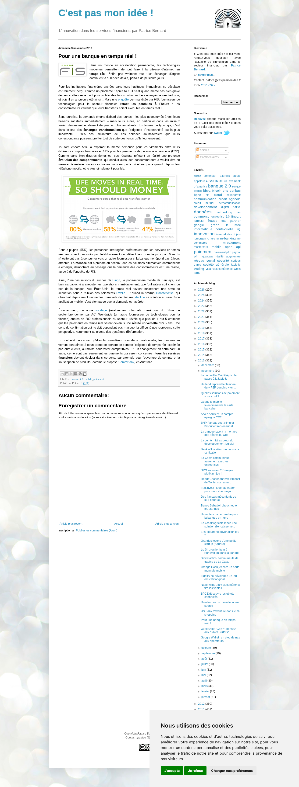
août (204, 658)
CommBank (126, 362)
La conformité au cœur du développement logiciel (217, 442)
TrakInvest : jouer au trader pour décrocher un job (218, 489)
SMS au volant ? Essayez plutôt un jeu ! (217, 472)
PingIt (116, 280)
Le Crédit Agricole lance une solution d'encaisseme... (219, 524)
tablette (236, 264)
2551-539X (208, 85)
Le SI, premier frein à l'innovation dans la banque (220, 551)
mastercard (201, 247)
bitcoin (216, 190)
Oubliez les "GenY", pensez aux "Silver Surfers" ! (218, 630)
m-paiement (232, 242)
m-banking (228, 238)
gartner (235, 220)
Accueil (119, 523)
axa (231, 181)
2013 (201, 360)
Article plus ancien (167, 523)
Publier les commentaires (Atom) (96, 530)
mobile (88, 379)
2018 (201, 333)
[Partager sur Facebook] (75, 373)
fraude (212, 220)
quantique (207, 256)
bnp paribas (232, 190)
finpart (236, 216)
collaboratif (234, 195)
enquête (123, 99)
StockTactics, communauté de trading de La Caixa (219, 560)
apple (237, 175)
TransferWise (165, 293)
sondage (101, 310)
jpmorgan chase (204, 238)
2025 (201, 295)
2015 (201, 349)
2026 (201, 289)
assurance (216, 180)
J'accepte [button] (172, 771)
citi (207, 195)
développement (205, 207)
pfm (196, 256)
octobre (206, 647)
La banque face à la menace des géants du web (219, 433)
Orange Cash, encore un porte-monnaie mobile (220, 568)
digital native (231, 207)
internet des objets (228, 234)
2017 (201, 338)
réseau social (204, 260)
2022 (201, 311)
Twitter (218, 133)
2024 (201, 300)
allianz (197, 175)
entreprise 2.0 (220, 216)
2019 (201, 327)
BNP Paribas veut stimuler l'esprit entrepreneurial (217, 424)
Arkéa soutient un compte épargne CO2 (217, 416)
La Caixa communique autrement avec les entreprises (215, 461)
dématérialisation (230, 203)
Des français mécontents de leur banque (218, 498)
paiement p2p (222, 252)
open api (233, 247)
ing (239, 229)
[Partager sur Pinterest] (80, 373)
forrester (199, 220)
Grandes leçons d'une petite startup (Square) (218, 542)
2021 (201, 317)
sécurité (223, 260)
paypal (236, 252)
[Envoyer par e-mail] (62, 373)
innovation (204, 233)
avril (204, 680)
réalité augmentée (228, 256)
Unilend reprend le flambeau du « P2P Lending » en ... (219, 386)
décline (140, 297)
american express (217, 175)
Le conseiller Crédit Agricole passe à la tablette (219, 377)
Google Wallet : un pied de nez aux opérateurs (220, 639)
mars (204, 686)
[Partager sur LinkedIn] (84, 373)
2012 (201, 703)
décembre (208, 365)
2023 (201, 306)
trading (199, 268)
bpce (197, 195)
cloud (218, 195)
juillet (205, 664)
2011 (201, 709)
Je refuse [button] (195, 771)
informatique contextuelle (213, 229)
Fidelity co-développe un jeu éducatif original (219, 577)
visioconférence (223, 268)
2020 (201, 322)
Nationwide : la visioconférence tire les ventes (221, 586)
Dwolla (120, 293)
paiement (98, 379)
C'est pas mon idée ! (105, 12)
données (203, 211)
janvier (206, 697)
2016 (201, 344)
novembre (208, 370)
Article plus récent (71, 523)
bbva (206, 190)
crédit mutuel (204, 203)
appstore (199, 181)
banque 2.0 (77, 379)
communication (205, 199)
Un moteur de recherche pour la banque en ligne (219, 516)
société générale (216, 264)
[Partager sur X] (71, 373)
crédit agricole (230, 199)
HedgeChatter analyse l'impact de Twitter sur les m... (220, 480)
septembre (208, 653)
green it (219, 225)
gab (223, 220)
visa (208, 268)
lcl (218, 238)
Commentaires (209, 157)
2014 (201, 355)
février (205, 691)
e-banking (224, 212)
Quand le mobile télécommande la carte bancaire (217, 405)
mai (204, 675)
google (199, 225)
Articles (204, 150)
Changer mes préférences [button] (232, 771)
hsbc (238, 225)
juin (204, 669)
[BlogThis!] (66, 373)
